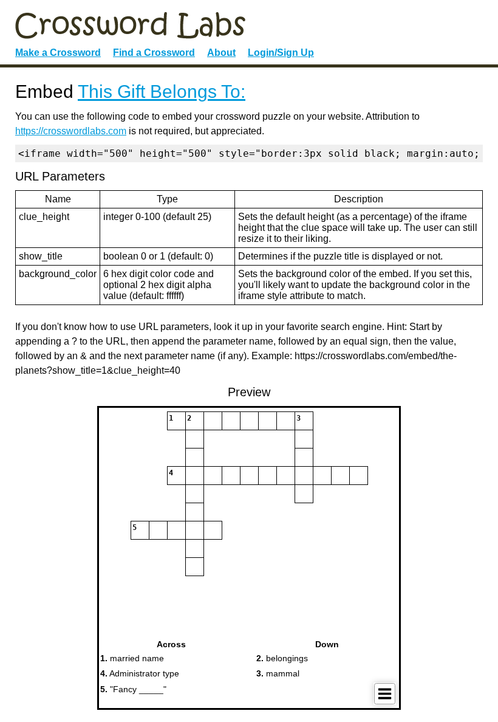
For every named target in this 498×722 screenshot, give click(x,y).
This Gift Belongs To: (161, 91)
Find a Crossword (154, 52)
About (221, 52)
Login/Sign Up (281, 52)
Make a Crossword (58, 52)
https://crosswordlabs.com (70, 131)
